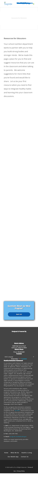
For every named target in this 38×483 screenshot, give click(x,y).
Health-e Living (26, 453)
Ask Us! (19, 314)
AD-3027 (17, 410)
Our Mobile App (13, 456)
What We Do (15, 453)
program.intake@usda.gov (18, 436)
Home (6, 453)
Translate (24, 359)
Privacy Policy (21, 471)
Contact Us (24, 456)
